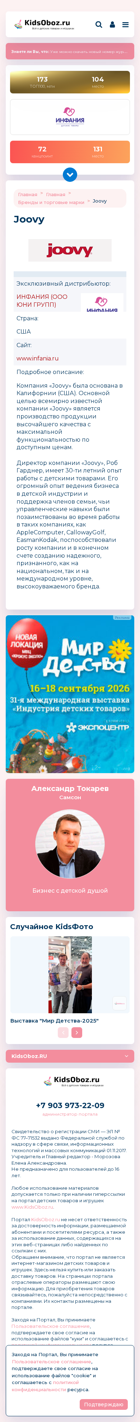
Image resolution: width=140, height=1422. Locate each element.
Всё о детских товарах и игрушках (51, 28)
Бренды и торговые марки (51, 202)
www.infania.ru (38, 358)
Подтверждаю (103, 1404)
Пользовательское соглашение (50, 1326)
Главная (27, 194)
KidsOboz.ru (45, 1219)
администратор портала (70, 1114)
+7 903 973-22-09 (70, 1105)
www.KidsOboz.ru (32, 1207)
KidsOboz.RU (29, 1056)
